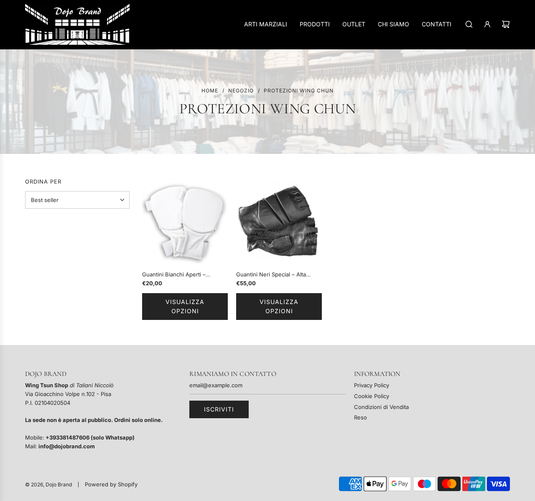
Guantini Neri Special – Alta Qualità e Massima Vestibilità (272, 275)
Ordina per (43, 181)
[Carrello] (506, 24)
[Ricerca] (469, 24)
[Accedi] (487, 24)
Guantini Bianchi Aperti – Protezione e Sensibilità (174, 275)
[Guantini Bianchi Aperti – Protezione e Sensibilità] (185, 222)
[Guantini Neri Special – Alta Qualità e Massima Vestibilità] (279, 222)
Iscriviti (219, 409)
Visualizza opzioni (185, 306)
